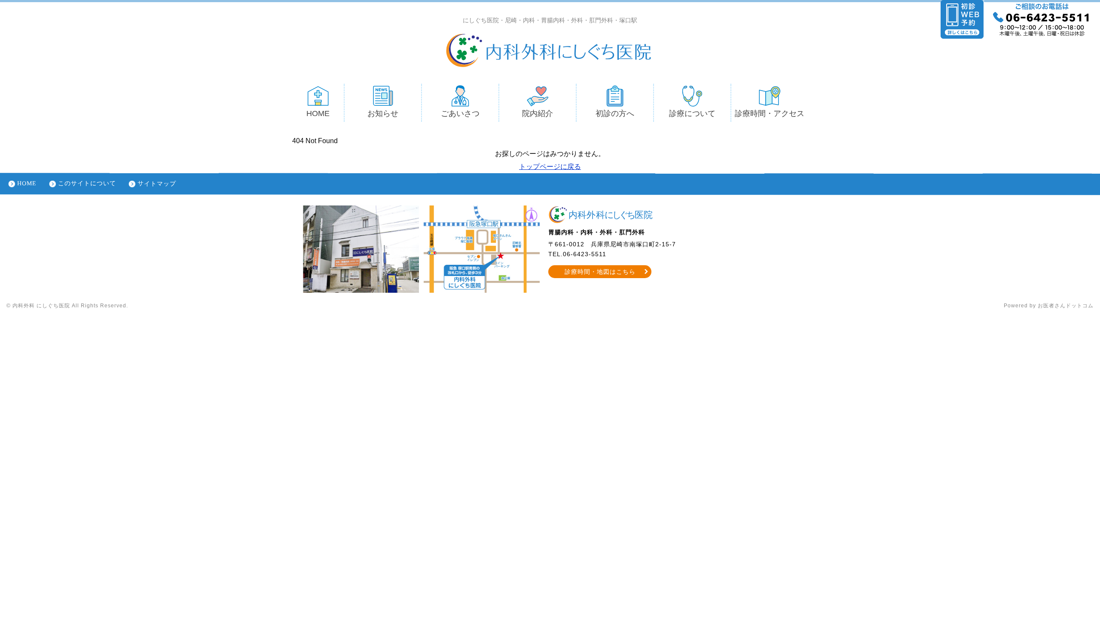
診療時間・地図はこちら (600, 271)
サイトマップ (157, 183)
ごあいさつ (460, 113)
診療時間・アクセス (769, 113)
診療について (692, 113)
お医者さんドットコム (1066, 306)
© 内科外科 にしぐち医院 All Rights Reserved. (67, 306)
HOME (318, 113)
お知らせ (382, 113)
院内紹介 (537, 113)
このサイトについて (87, 183)
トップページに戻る (550, 166)
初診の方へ (615, 113)
